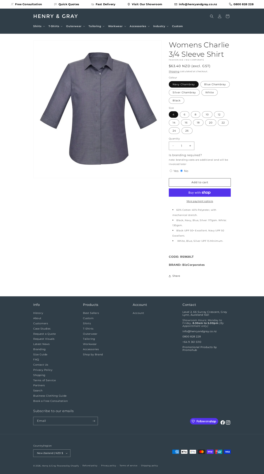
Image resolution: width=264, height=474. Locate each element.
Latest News (41, 344)
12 (219, 114)
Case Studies (41, 328)
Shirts (87, 323)
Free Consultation (28, 4)
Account (138, 313)
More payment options (200, 201)
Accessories (91, 349)
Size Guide (40, 354)
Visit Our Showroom (147, 4)
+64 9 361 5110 (191, 341)
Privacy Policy (42, 370)
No (185, 171)
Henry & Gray (49, 465)
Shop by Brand (93, 354)
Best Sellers (91, 313)
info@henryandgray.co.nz (198, 4)
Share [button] (176, 275)
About (37, 318)
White (209, 92)
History (38, 313)
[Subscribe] (94, 421)
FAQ (36, 359)
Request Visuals (44, 338)
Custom (88, 318)
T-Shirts (88, 328)
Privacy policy (108, 465)
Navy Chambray (184, 84)
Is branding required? (198, 159)
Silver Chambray (184, 92)
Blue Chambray (215, 84)
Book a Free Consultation (50, 401)
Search (38, 390)
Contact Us (40, 364)
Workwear (90, 344)
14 (174, 122)
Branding (39, 349)
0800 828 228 (243, 4)
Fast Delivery (105, 4)
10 (207, 114)
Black (176, 100)
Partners (39, 385)
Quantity (174, 138)
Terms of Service (44, 380)
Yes (176, 171)
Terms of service (128, 465)
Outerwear (90, 333)
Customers (40, 323)
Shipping (174, 71)
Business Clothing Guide (50, 395)
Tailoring (89, 338)
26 (187, 130)
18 (198, 122)
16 (186, 122)
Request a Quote (44, 333)
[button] (38, 26)
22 (223, 122)
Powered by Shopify (68, 465)
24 (174, 130)
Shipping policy (149, 465)
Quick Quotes (69, 4)
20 (210, 122)
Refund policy (90, 465)
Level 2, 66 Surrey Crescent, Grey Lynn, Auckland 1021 (204, 313)
